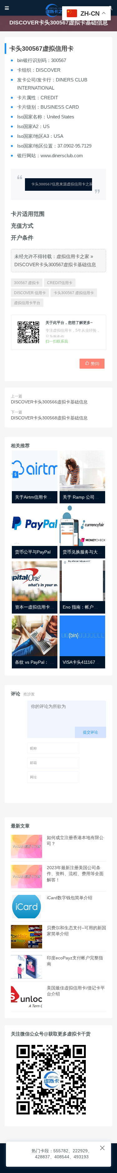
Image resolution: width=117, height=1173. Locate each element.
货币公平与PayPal (33, 551)
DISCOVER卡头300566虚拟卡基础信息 (49, 401)
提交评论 (90, 732)
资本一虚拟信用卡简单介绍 (41, 607)
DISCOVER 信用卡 (30, 293)
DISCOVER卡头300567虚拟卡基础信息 (55, 264)
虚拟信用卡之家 (72, 256)
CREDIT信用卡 (59, 283)
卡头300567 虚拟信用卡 (74, 293)
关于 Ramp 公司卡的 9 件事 (90, 497)
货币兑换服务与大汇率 (84, 551)
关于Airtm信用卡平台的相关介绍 (46, 497)
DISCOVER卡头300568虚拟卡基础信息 (49, 417)
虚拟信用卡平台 (27, 303)
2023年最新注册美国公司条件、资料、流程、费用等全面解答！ (75, 873)
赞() (92, 363)
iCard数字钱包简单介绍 (69, 897)
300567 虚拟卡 (26, 283)
